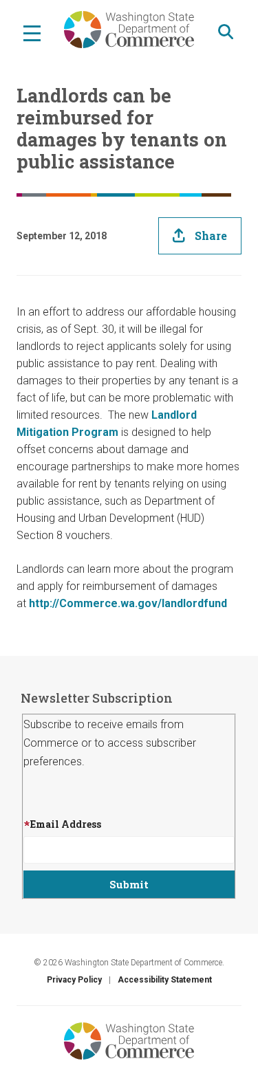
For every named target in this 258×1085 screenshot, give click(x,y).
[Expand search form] (225, 32)
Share (211, 235)
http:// (44, 603)
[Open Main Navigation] (32, 32)
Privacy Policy (74, 980)
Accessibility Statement (165, 980)
